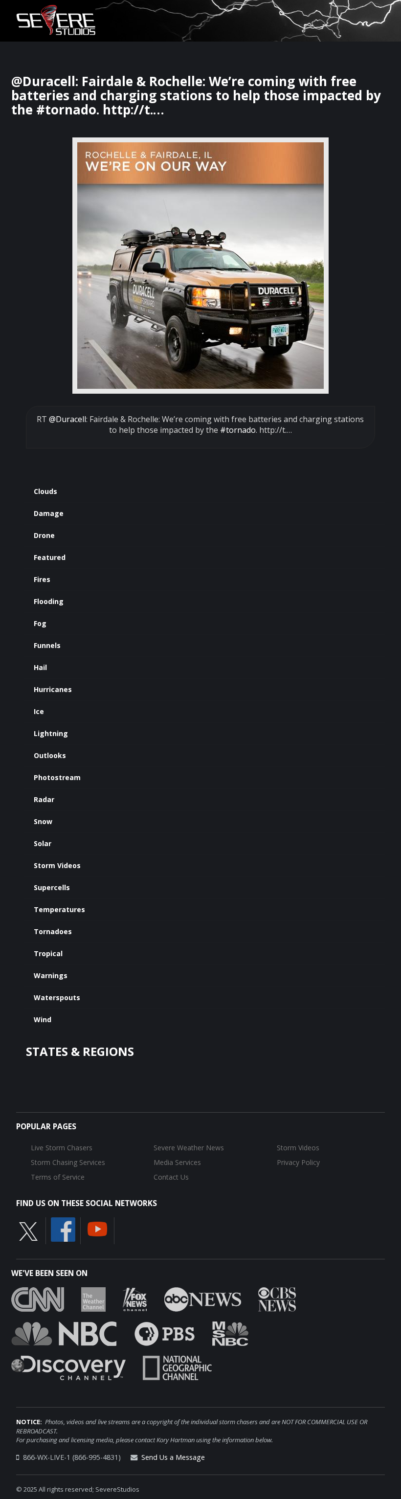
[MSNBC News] (230, 1333)
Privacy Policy (298, 1162)
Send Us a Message (173, 1457)
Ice (39, 711)
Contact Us (171, 1177)
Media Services (177, 1162)
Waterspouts (57, 997)
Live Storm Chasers (61, 1147)
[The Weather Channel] (93, 1299)
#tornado (238, 430)
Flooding (49, 601)
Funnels (47, 645)
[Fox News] (135, 1299)
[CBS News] (277, 1299)
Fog (40, 623)
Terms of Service (58, 1177)
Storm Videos (57, 865)
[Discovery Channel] (68, 1367)
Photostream (57, 777)
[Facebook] (63, 1228)
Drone (44, 535)
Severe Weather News (189, 1147)
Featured (50, 557)
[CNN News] (37, 1299)
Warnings (50, 975)
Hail (40, 667)
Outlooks (50, 755)
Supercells (52, 887)
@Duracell (67, 419)
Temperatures (59, 909)
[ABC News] (202, 1299)
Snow (43, 821)
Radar (44, 799)
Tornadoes (53, 931)
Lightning (51, 733)
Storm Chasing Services (68, 1162)
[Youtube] (97, 1228)
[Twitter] (28, 1230)
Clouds (45, 491)
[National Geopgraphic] (177, 1367)
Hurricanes (53, 689)
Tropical (48, 953)
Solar (42, 843)
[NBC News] (64, 1333)
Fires (42, 579)
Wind (42, 1019)
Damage (49, 513)
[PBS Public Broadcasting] (164, 1333)
